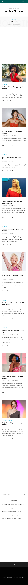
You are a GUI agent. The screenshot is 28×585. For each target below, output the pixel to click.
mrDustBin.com (22, 577)
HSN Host (5, 84)
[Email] (12, 100)
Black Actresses (7, 128)
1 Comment (11, 233)
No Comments (12, 91)
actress (5, 327)
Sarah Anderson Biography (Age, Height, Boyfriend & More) (14, 508)
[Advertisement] (14, 45)
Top (14, 581)
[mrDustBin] (14, 10)
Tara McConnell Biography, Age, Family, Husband (12, 515)
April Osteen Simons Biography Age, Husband (11, 511)
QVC (4, 272)
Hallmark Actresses (7, 420)
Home (9, 24)
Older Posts (6, 450)
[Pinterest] (10, 100)
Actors (4, 300)
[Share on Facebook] (7, 100)
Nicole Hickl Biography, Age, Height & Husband (11, 518)
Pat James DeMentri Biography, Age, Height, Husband (13, 504)
